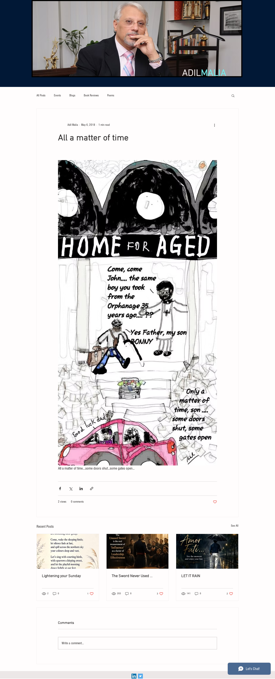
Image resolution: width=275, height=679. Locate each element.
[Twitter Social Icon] (140, 676)
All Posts (41, 95)
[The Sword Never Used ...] (138, 551)
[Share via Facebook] (60, 489)
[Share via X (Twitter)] (71, 489)
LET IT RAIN (190, 576)
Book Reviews (91, 95)
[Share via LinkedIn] (81, 489)
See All (234, 525)
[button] (233, 95)
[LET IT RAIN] (207, 551)
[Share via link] (92, 489)
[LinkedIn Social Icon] (133, 676)
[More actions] (214, 124)
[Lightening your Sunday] (68, 551)
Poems (110, 95)
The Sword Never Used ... (132, 576)
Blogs (72, 95)
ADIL (204, 73)
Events (57, 95)
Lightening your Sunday (61, 576)
